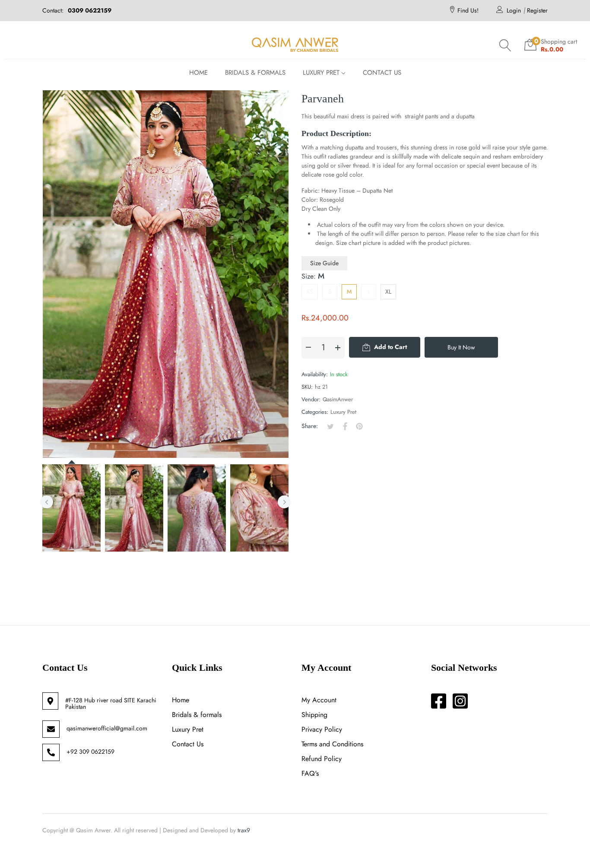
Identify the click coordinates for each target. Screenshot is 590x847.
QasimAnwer (338, 399)
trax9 (244, 830)
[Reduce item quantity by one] (308, 347)
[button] (505, 45)
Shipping (314, 715)
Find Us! (468, 10)
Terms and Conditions (332, 744)
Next (284, 501)
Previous (46, 501)
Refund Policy (321, 759)
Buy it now (461, 347)
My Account (318, 700)
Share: (309, 426)
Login (514, 10)
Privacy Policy (321, 729)
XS (309, 291)
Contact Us (187, 744)
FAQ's (310, 773)
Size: (312, 276)
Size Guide (324, 263)
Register (537, 10)
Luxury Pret (343, 412)
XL (388, 291)
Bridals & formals (197, 715)
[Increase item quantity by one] (337, 347)
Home (180, 700)
